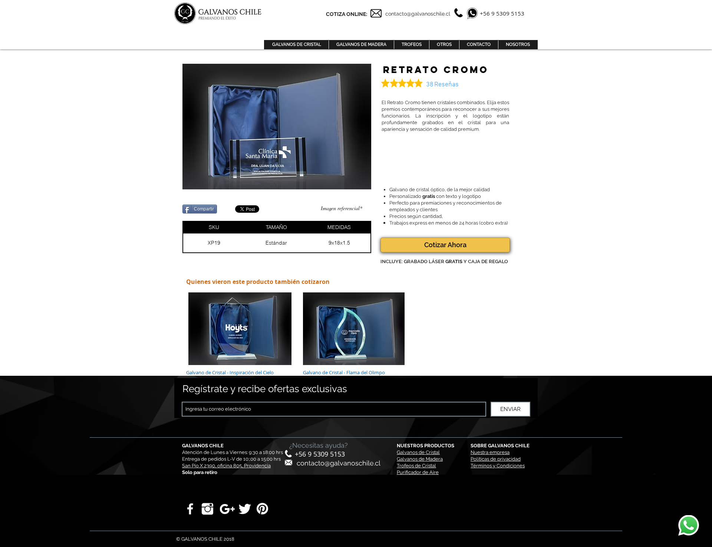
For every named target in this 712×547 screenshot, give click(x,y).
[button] (296, 44)
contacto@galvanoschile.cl (338, 463)
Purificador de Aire (418, 472)
